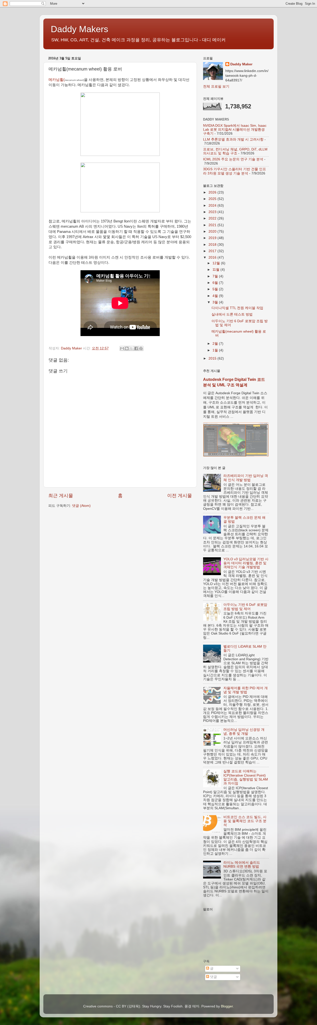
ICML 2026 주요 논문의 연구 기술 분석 (233, 159)
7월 (215, 276)
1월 (215, 350)
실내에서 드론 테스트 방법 (232, 314)
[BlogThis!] (126, 348)
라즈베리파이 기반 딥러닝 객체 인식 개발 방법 (245, 478)
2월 (215, 343)
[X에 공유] (131, 348)
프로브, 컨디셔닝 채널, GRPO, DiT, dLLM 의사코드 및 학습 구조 (235, 151)
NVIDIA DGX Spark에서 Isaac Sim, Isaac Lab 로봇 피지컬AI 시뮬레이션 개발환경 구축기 (234, 129)
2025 (213, 199)
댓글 (213, 977)
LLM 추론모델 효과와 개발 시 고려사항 (233, 139)
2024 (213, 205)
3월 (215, 302)
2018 (213, 244)
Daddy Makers (79, 29)
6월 (215, 283)
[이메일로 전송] (122, 348)
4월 (215, 296)
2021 (213, 225)
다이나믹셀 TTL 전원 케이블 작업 (237, 308)
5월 (215, 289)
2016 (213, 257)
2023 (213, 212)
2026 (213, 192)
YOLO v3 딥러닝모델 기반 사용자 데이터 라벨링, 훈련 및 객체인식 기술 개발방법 (245, 563)
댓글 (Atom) (81, 506)
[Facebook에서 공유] (136, 348)
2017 (213, 251)
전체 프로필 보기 (216, 86)
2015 (213, 358)
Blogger (227, 1006)
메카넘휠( (66, 80)
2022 (213, 218)
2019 (213, 238)
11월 (216, 269)
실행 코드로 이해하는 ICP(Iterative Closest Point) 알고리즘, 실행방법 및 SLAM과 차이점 (245, 777)
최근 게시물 (60, 495)
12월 (216, 263)
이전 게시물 (179, 495)
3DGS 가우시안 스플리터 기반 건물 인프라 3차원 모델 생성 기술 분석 (234, 171)
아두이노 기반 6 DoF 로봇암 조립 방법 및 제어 (245, 606)
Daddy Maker (241, 64)
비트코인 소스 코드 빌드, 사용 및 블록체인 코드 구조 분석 (244, 821)
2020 (213, 231)
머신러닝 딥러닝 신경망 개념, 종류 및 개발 (243, 731)
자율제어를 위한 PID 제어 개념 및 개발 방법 (245, 690)
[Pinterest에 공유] (140, 348)
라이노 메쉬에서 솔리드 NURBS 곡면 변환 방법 (241, 864)
